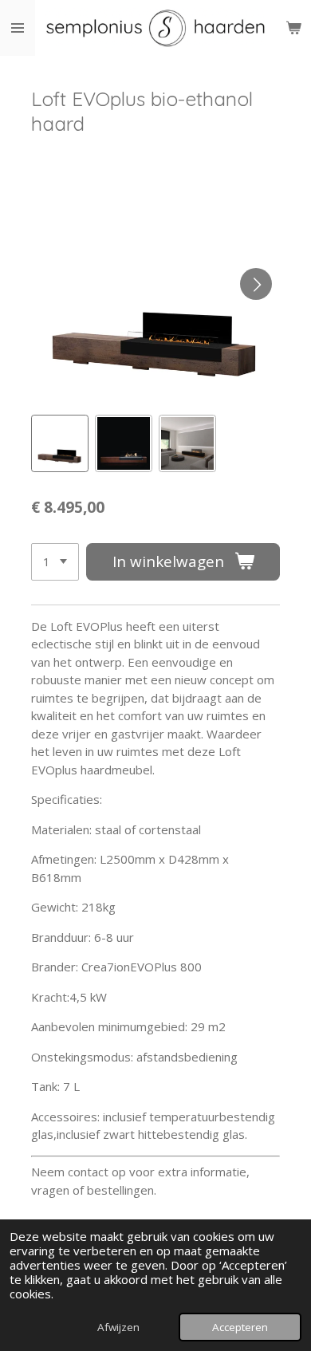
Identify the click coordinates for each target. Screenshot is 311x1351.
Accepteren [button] (240, 1327)
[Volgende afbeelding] (256, 284)
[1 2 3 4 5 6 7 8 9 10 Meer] (55, 562)
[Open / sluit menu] (17, 28)
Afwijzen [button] (118, 1327)
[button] (60, 443)
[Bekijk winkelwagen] (293, 28)
